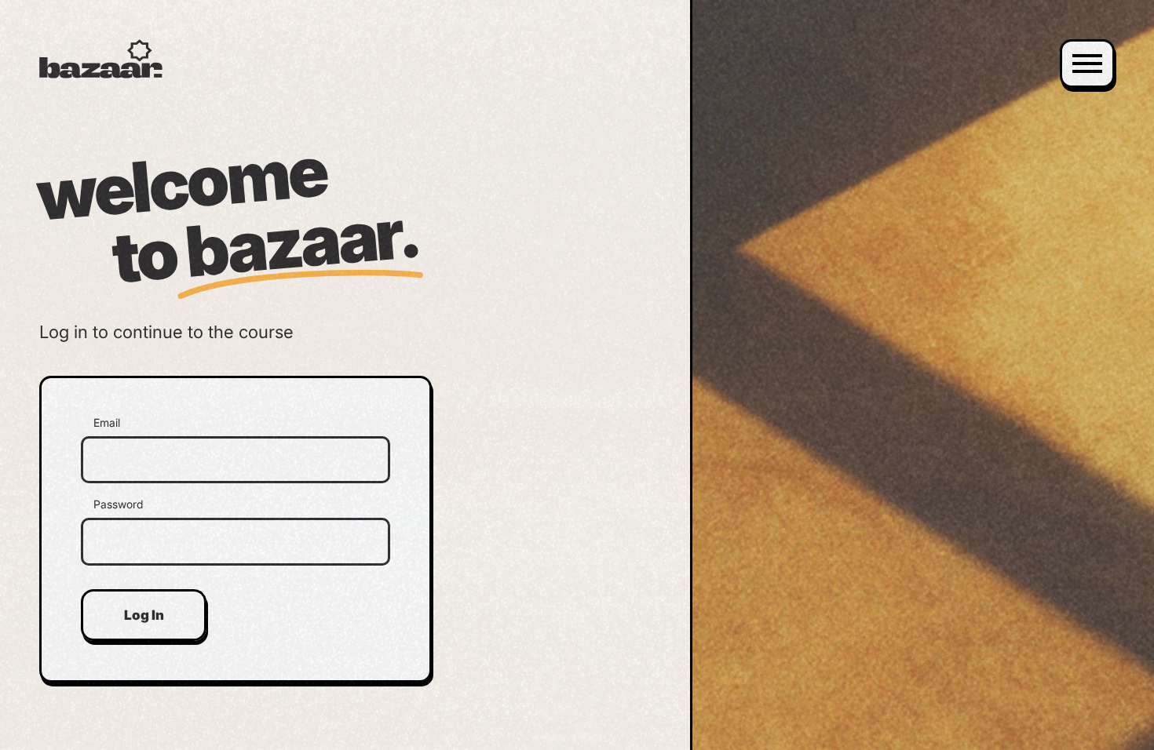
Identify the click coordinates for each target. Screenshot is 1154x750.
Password (118, 504)
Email (106, 422)
